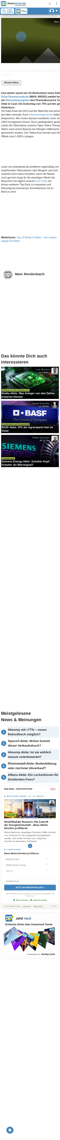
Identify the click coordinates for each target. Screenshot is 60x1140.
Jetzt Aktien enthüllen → (29, 887)
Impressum (27, 906)
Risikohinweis (38, 906)
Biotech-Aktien (11, 82)
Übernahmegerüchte (40, 114)
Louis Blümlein (42, 369)
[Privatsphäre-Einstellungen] (9, 1130)
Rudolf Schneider (40, 403)
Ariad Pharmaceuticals (15, 96)
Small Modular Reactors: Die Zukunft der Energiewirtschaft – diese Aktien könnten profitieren (26, 825)
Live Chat (41, 181)
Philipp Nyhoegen (40, 437)
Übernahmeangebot (17, 100)
